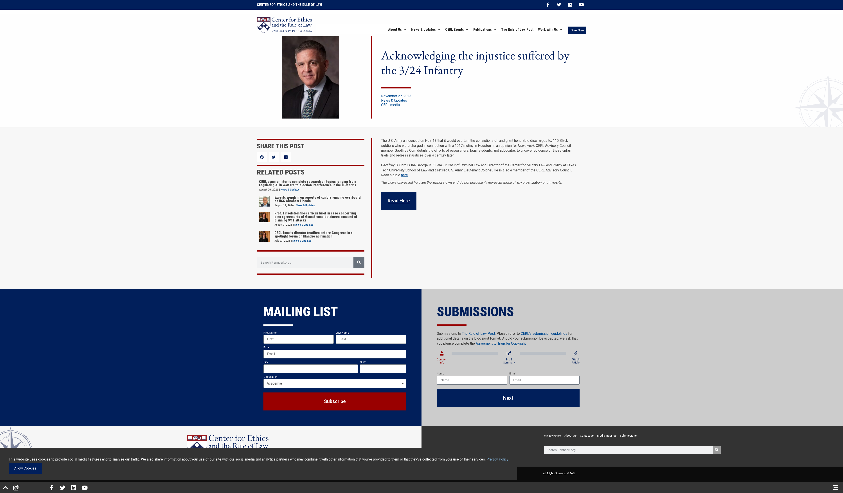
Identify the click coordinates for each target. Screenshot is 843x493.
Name (440, 373)
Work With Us (548, 29)
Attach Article (575, 361)
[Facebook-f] (548, 5)
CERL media (390, 105)
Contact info (442, 361)
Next (508, 398)
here (404, 175)
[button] (262, 157)
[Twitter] (559, 5)
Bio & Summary (509, 361)
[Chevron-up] (5, 487)
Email (266, 347)
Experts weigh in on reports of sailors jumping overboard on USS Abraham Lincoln (317, 199)
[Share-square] (16, 487)
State (363, 362)
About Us (395, 29)
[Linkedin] (570, 5)
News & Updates (423, 29)
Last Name (342, 332)
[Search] (358, 262)
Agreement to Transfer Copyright (501, 343)
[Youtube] (581, 5)
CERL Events (454, 29)
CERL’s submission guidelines (544, 333)
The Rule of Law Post (517, 29)
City (265, 362)
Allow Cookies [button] (25, 468)
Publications (482, 29)
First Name (270, 332)
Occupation (270, 376)
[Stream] (835, 487)
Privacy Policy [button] (497, 459)
